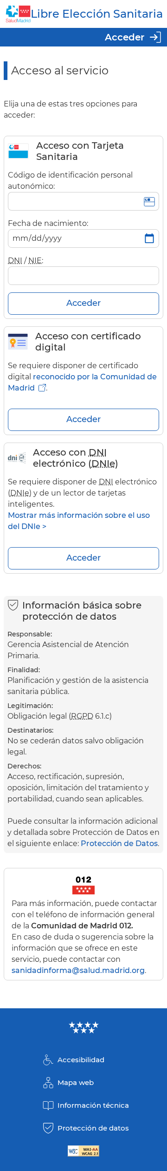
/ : (25, 260)
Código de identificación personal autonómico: (70, 181)
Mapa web (76, 1082)
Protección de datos (93, 1128)
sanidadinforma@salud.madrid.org (78, 970)
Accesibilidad (81, 1059)
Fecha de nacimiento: (48, 223)
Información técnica (93, 1105)
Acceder (124, 37)
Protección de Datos (119, 843)
